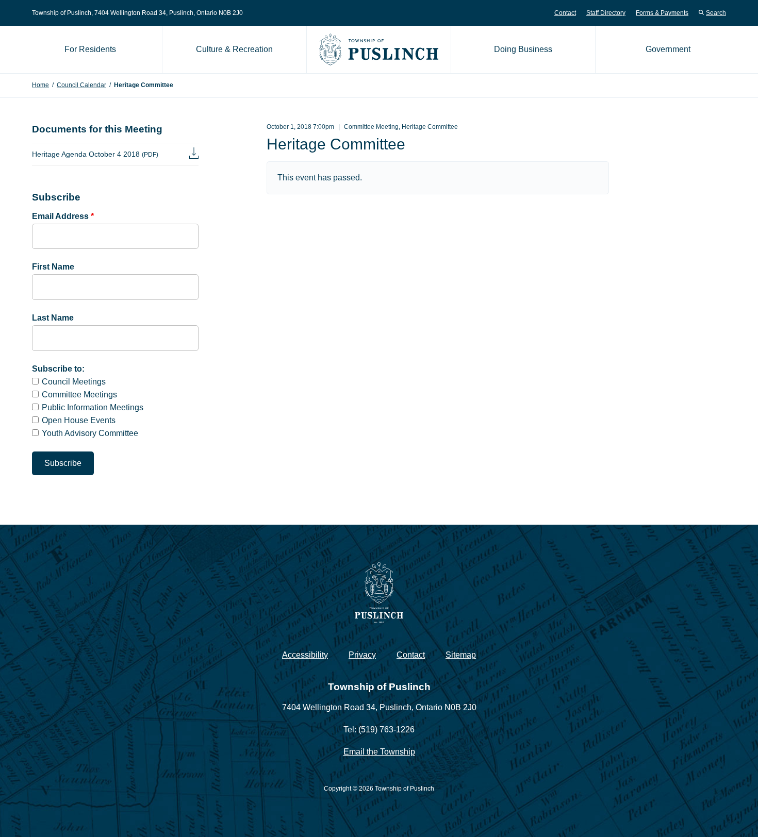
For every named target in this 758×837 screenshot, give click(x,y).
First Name (53, 266)
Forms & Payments (662, 12)
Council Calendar (81, 85)
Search (716, 12)
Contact (565, 12)
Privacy (362, 654)
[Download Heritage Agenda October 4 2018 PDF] (194, 154)
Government (668, 49)
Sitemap (461, 654)
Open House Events (79, 420)
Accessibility (305, 654)
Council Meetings (74, 381)
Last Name (53, 317)
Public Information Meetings (92, 407)
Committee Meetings (79, 394)
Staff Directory (605, 12)
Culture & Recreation (234, 49)
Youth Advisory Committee (90, 433)
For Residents (90, 49)
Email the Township (379, 751)
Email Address (63, 216)
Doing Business (523, 49)
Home (40, 85)
